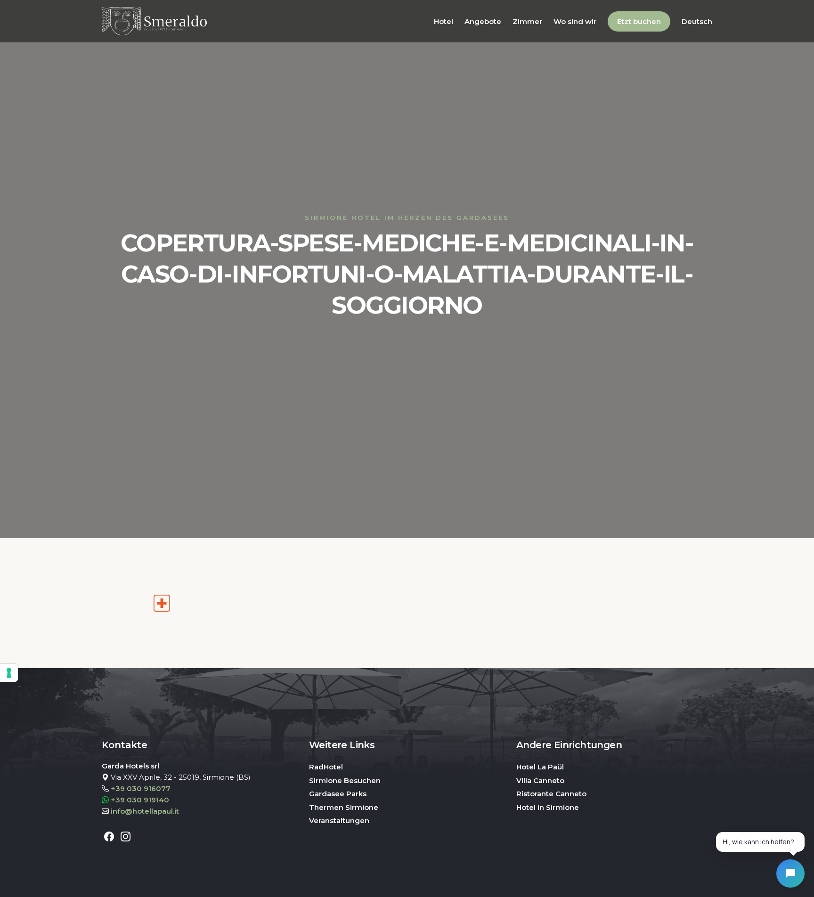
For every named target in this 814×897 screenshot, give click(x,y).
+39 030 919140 (140, 799)
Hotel (443, 21)
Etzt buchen (639, 21)
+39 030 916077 (141, 788)
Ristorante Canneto (551, 793)
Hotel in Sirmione (547, 807)
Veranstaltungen (339, 820)
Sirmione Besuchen (345, 780)
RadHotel (326, 766)
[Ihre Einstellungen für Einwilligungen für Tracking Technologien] (9, 673)
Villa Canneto (540, 780)
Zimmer (527, 21)
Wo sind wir (575, 21)
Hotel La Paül (540, 766)
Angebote (482, 21)
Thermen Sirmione (343, 807)
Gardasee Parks (337, 793)
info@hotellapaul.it (145, 811)
